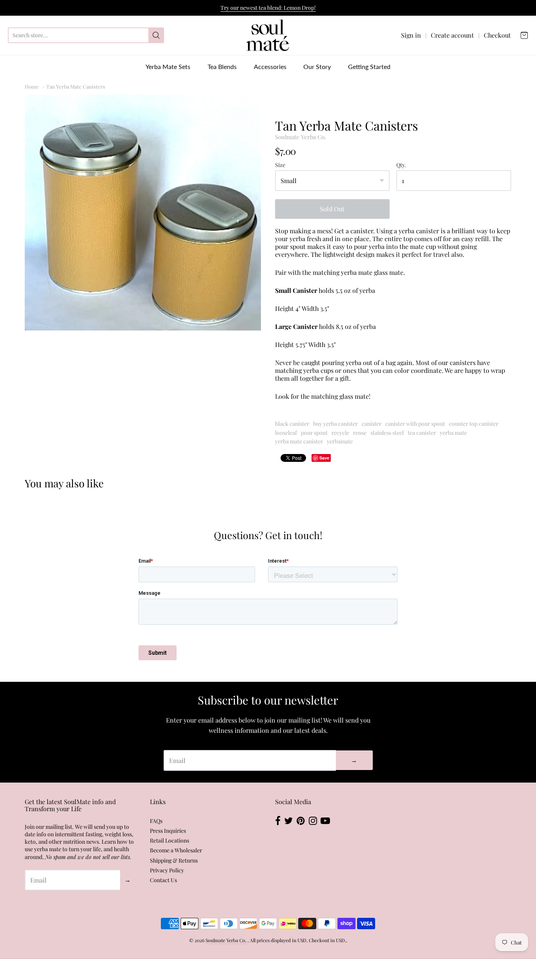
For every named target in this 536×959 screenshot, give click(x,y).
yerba (297, 238)
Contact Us (163, 880)
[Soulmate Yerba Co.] (267, 35)
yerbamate (340, 441)
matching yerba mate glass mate (358, 272)
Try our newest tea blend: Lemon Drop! (268, 7)
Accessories (270, 66)
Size (280, 165)
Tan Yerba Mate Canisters (75, 86)
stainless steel (387, 432)
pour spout (314, 432)
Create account (452, 35)
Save (324, 458)
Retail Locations (169, 840)
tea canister (422, 432)
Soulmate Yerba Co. (300, 137)
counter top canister (473, 423)
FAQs (156, 821)
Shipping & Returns (174, 860)
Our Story (317, 66)
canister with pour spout (415, 423)
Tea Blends (222, 66)
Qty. (401, 165)
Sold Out (332, 209)
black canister (292, 423)
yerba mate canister (299, 441)
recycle (340, 432)
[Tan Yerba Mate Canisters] (143, 212)
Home (32, 86)
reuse (359, 432)
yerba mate (453, 432)
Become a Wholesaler (176, 850)
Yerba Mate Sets (168, 66)
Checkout (497, 35)
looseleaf (286, 432)
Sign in (411, 35)
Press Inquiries (168, 830)
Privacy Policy (167, 870)
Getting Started (369, 66)
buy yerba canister (335, 423)
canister (371, 423)
